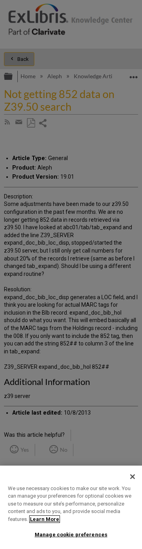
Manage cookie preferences (71, 535)
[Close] (132, 476)
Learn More (44, 519)
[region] (71, 507)
